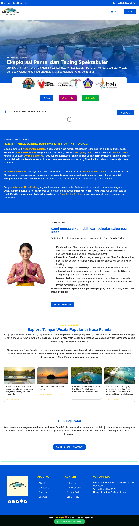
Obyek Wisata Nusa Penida (46, 436)
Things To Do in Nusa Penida (12, 441)
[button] (125, 3)
